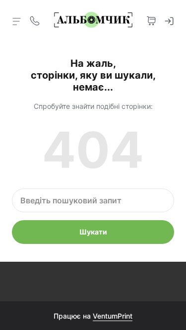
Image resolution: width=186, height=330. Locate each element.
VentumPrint (112, 316)
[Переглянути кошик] (151, 20)
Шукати (93, 232)
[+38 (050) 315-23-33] (35, 20)
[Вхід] (169, 20)
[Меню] (17, 21)
